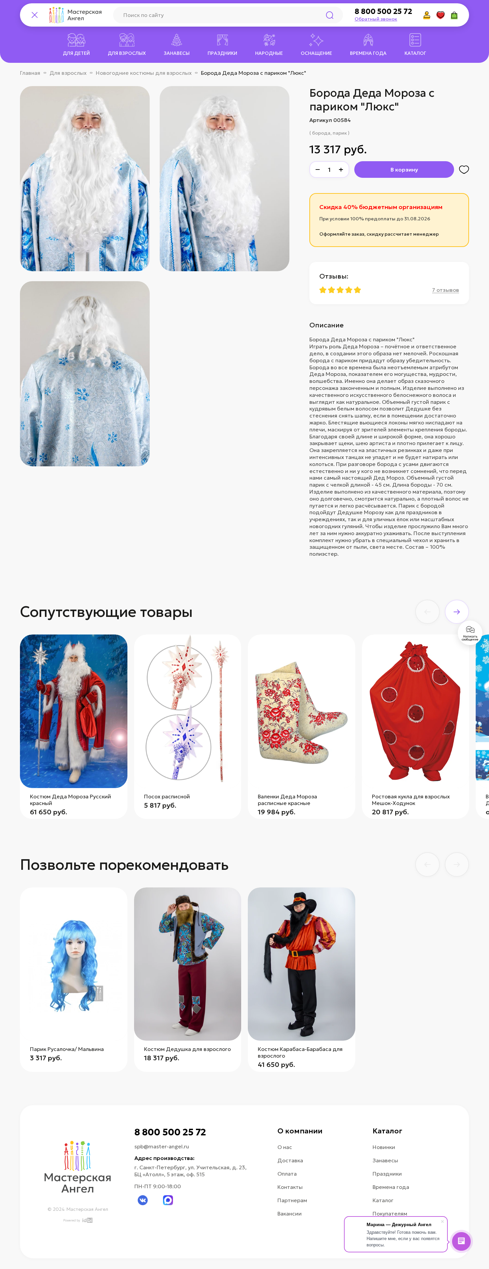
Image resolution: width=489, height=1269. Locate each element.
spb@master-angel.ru (161, 1146)
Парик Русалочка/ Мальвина (67, 1049)
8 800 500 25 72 (383, 11)
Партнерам (292, 1200)
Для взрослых (68, 72)
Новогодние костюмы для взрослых (144, 72)
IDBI (87, 1220)
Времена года (391, 1187)
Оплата (287, 1173)
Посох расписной (167, 796)
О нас (284, 1147)
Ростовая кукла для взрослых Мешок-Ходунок (411, 799)
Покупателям (390, 1213)
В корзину (404, 169)
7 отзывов (445, 290)
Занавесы (385, 1160)
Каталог (383, 1200)
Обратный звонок (376, 19)
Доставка (290, 1160)
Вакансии (289, 1213)
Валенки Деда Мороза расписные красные (287, 799)
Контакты (290, 1187)
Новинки (384, 1147)
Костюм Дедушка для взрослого (187, 1049)
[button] (427, 612)
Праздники (387, 1173)
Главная (30, 72)
